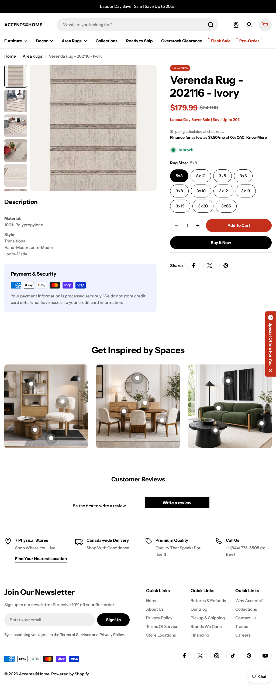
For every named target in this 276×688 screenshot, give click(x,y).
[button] (270, 344)
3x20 (203, 206)
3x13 (245, 190)
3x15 (180, 206)
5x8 (179, 175)
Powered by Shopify (70, 673)
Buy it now (221, 242)
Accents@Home (34, 673)
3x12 (223, 190)
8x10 (200, 175)
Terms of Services (75, 634)
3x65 (226, 206)
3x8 (179, 190)
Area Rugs (32, 56)
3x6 (243, 175)
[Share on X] (209, 265)
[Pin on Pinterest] (225, 265)
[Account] (249, 25)
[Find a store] (236, 25)
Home (10, 56)
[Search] (211, 25)
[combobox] (137, 24)
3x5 (222, 175)
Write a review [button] (177, 502)
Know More (256, 137)
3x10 (201, 190)
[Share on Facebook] (193, 265)
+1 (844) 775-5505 (242, 547)
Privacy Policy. (112, 634)
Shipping (177, 131)
